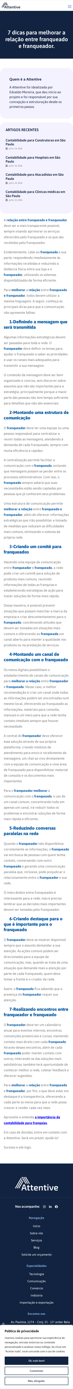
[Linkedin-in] (50, 1206)
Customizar (36, 1370)
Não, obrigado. (36, 1380)
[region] (36, 1357)
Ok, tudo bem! (36, 1360)
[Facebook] (56, 1206)
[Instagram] (44, 1206)
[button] (69, 6)
